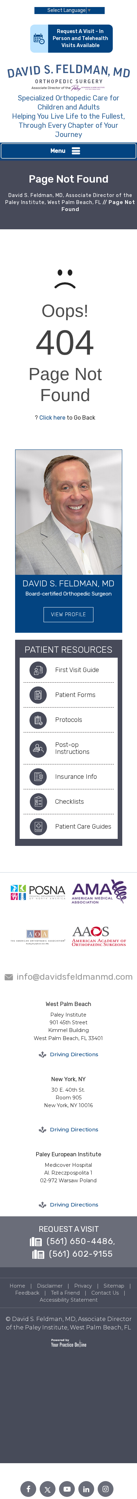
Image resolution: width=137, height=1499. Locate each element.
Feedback (27, 1293)
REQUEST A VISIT (69, 1229)
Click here (52, 417)
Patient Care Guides (83, 826)
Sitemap (114, 1286)
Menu (58, 150)
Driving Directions (74, 1054)
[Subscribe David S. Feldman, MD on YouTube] (67, 1489)
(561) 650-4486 (80, 1241)
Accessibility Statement (69, 1300)
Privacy (83, 1286)
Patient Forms (75, 695)
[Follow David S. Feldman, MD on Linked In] (86, 1489)
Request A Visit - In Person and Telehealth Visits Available (80, 38)
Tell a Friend (65, 1293)
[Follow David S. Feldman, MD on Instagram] (105, 1489)
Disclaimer (50, 1286)
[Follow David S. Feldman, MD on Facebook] (28, 1489)
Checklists (69, 802)
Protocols (68, 720)
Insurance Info (76, 777)
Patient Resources (68, 649)
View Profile (68, 615)
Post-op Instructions (72, 748)
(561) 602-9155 (81, 1254)
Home (17, 1286)
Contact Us (105, 1293)
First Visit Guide (77, 670)
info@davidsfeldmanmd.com (75, 977)
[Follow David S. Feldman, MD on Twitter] (48, 1489)
